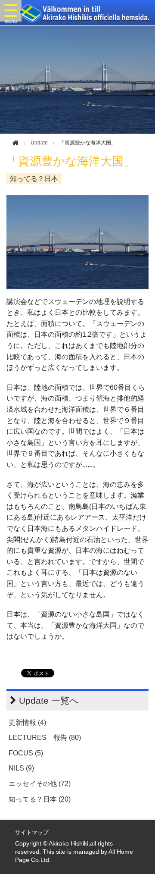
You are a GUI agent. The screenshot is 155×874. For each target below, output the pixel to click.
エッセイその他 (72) (40, 783)
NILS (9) (21, 768)
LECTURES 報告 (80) (45, 737)
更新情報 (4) (27, 722)
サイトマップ (32, 832)
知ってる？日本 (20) (40, 799)
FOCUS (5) (26, 753)
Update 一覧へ (49, 700)
